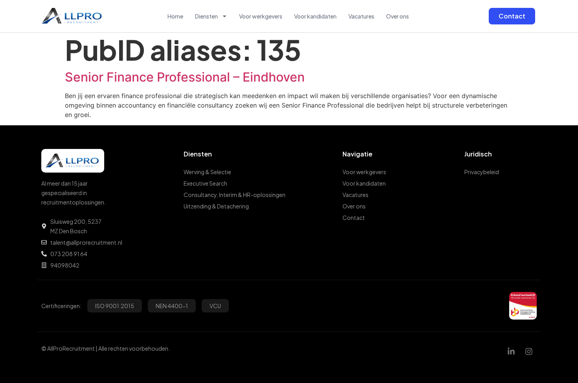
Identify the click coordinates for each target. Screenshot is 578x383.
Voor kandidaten (315, 16)
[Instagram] (529, 351)
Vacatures (361, 16)
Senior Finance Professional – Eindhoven (185, 77)
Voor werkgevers (260, 16)
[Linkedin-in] (511, 351)
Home (175, 16)
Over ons (397, 16)
